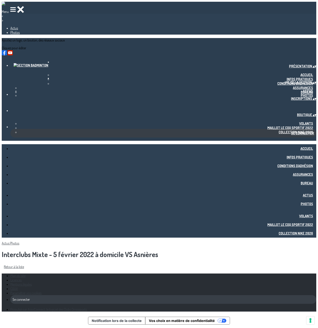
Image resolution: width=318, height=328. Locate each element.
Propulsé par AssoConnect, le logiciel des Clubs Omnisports (48, 309)
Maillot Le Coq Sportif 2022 (290, 128)
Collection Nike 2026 (296, 233)
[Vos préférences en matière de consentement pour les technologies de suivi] (310, 320)
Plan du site (18, 276)
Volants (306, 123)
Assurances (303, 88)
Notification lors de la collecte (117, 320)
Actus (14, 28)
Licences (16, 280)
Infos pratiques (300, 79)
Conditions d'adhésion (295, 166)
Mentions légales (21, 284)
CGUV (14, 288)
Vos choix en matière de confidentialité (182, 320)
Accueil (306, 75)
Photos (15, 32)
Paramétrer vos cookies (26, 293)
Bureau (307, 183)
